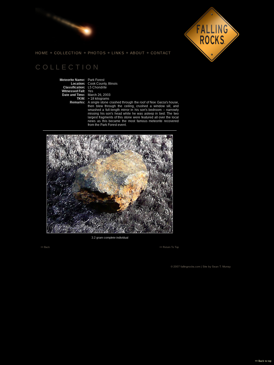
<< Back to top (263, 361)
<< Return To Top (169, 247)
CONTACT (161, 53)
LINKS (118, 53)
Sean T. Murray (221, 266)
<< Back (45, 247)
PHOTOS (97, 53)
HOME (41, 53)
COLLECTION (68, 53)
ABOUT (137, 53)
